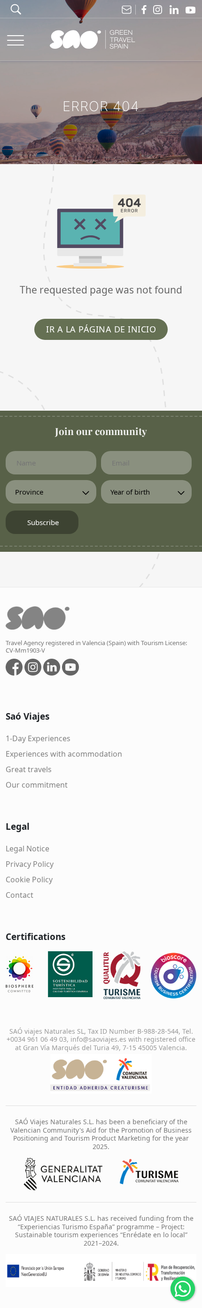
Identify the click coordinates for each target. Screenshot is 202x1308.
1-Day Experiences (38, 738)
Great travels (29, 769)
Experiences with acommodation (64, 754)
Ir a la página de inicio (101, 329)
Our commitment (37, 785)
